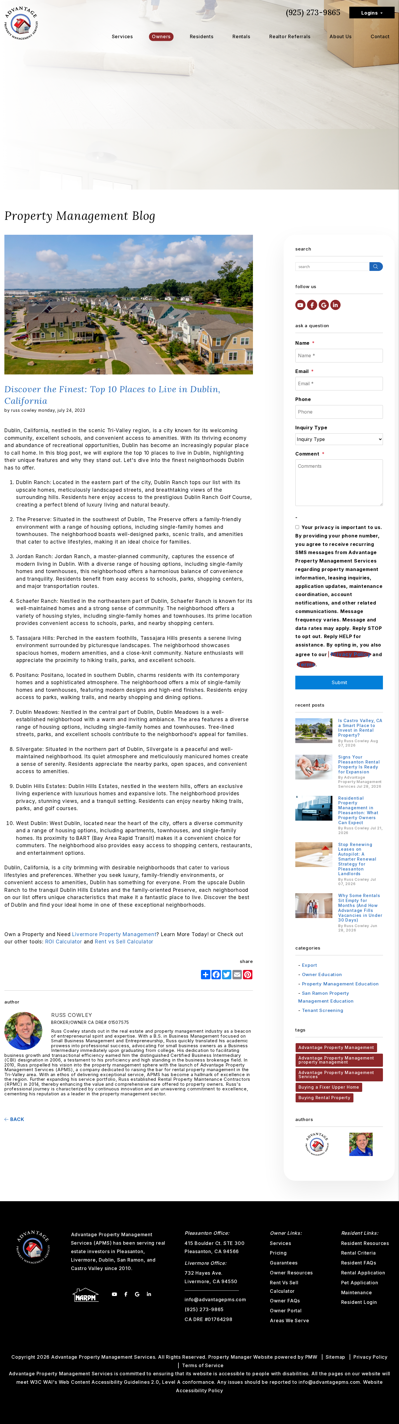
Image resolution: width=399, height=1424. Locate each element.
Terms (306, 664)
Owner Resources (291, 1273)
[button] (300, 305)
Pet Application (359, 1282)
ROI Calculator (63, 942)
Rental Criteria (358, 1253)
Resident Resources (365, 1243)
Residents (202, 36)
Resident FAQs (358, 1263)
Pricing (278, 1253)
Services (122, 36)
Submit (339, 682)
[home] (21, 23)
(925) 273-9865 (313, 12)
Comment (307, 454)
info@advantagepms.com (215, 1299)
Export (309, 965)
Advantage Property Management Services (336, 1074)
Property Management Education (340, 984)
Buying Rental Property (325, 1097)
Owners (161, 36)
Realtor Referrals (289, 36)
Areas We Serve (289, 1320)
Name (302, 343)
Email (302, 371)
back (16, 1119)
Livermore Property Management (114, 934)
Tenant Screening (323, 1010)
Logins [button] (369, 13)
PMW (311, 1357)
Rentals (241, 36)
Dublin (106, 1260)
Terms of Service (203, 1365)
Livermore (83, 1260)
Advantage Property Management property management (336, 1059)
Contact (380, 36)
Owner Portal (286, 1310)
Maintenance (356, 1292)
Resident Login (359, 1302)
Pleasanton (130, 1251)
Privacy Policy (351, 654)
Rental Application (363, 1273)
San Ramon (130, 1260)
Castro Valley (87, 1268)
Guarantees (284, 1263)
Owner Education (322, 974)
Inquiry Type (311, 427)
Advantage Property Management (336, 1047)
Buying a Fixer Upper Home (329, 1087)
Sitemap (336, 1357)
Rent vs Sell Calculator (124, 942)
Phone (303, 399)
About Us (340, 36)
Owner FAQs (285, 1301)
